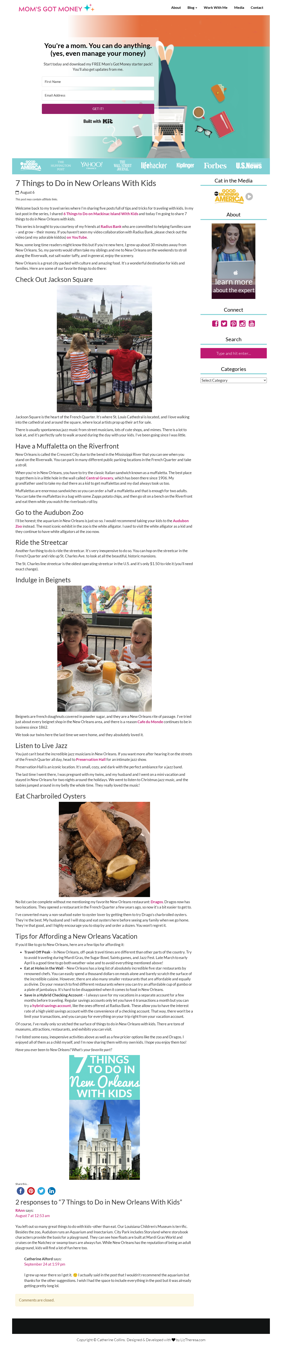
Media (239, 7)
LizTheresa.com (193, 1339)
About (176, 7)
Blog (191, 7)
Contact (257, 7)
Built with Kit (98, 121)
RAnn (20, 1210)
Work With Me (216, 7)
